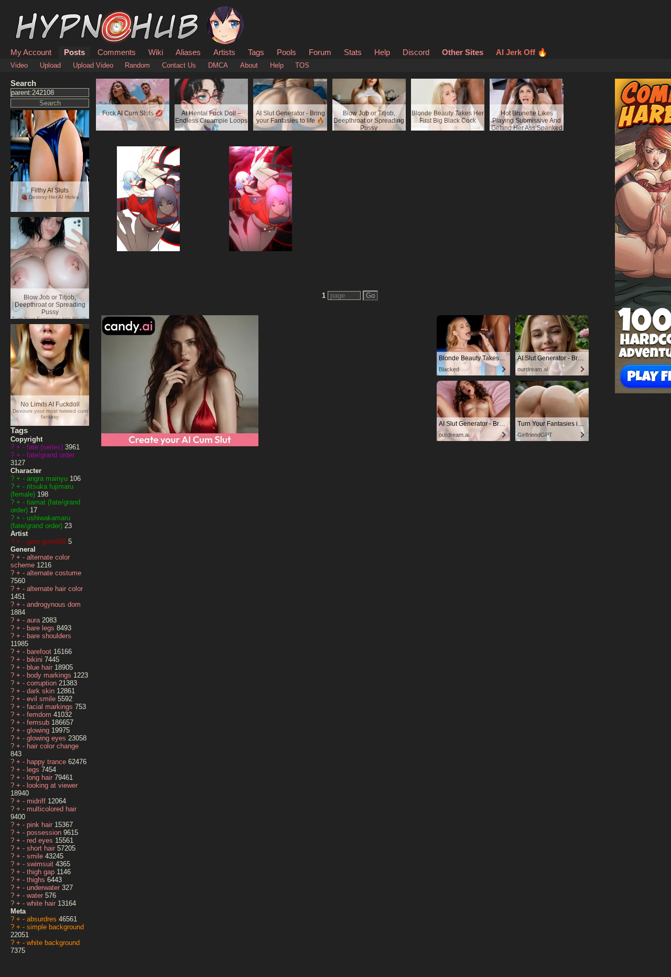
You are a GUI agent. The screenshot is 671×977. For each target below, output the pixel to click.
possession (45, 832)
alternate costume (54, 573)
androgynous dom (54, 604)
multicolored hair (52, 809)
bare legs (42, 628)
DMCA (218, 65)
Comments (117, 52)
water (36, 895)
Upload (50, 65)
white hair (42, 903)
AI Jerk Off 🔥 (521, 52)
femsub (39, 722)
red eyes (41, 840)
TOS (302, 65)
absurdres (43, 919)
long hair (41, 777)
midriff (37, 801)
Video (19, 65)
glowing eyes (47, 738)
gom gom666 (47, 541)
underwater (44, 888)
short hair (42, 848)
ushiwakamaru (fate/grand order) (40, 522)
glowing (39, 730)
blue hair (41, 667)
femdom (40, 714)
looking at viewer (52, 785)
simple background (55, 927)
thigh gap (42, 872)
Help (382, 52)
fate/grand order (50, 455)
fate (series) (46, 447)
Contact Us (179, 65)
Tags (256, 52)
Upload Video (93, 65)
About (249, 65)
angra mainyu (48, 478)
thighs (37, 880)
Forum (320, 52)
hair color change (53, 746)
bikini (36, 659)
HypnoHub (39, 12)
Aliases (188, 52)
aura (34, 620)
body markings (50, 675)
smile (36, 856)
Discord (416, 52)
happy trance (47, 762)
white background (53, 943)
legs (34, 770)
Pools (286, 52)
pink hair (41, 825)
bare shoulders (49, 636)
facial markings (51, 707)
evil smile (42, 699)
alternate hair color (55, 589)
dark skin (42, 691)
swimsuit (41, 864)
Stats (353, 52)
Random (137, 65)
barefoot (40, 652)
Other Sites (462, 52)
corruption (43, 683)
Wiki (155, 52)
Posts (74, 52)
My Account (30, 52)
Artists (224, 52)
